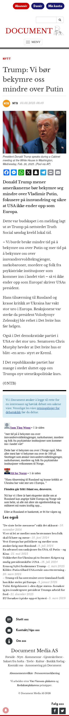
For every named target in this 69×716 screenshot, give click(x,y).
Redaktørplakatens (28, 685)
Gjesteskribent (53, 657)
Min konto (55, 6)
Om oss (21, 641)
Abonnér (21, 6)
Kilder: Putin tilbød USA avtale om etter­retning (33, 570)
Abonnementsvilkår (21, 673)
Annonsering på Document (43, 665)
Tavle (30, 661)
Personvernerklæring (47, 673)
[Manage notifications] (6, 710)
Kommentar (33, 657)
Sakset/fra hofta (13, 661)
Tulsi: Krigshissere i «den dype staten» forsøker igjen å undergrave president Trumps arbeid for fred (34, 590)
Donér (37, 6)
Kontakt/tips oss (28, 630)
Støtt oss (22, 619)
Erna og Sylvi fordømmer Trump (24, 566)
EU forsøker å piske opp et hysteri (25, 598)
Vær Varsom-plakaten (42, 681)
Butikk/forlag (55, 661)
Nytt (7, 59)
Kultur (40, 661)
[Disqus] (34, 467)
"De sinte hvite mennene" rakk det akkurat (30, 525)
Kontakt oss (15, 665)
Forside (10, 657)
